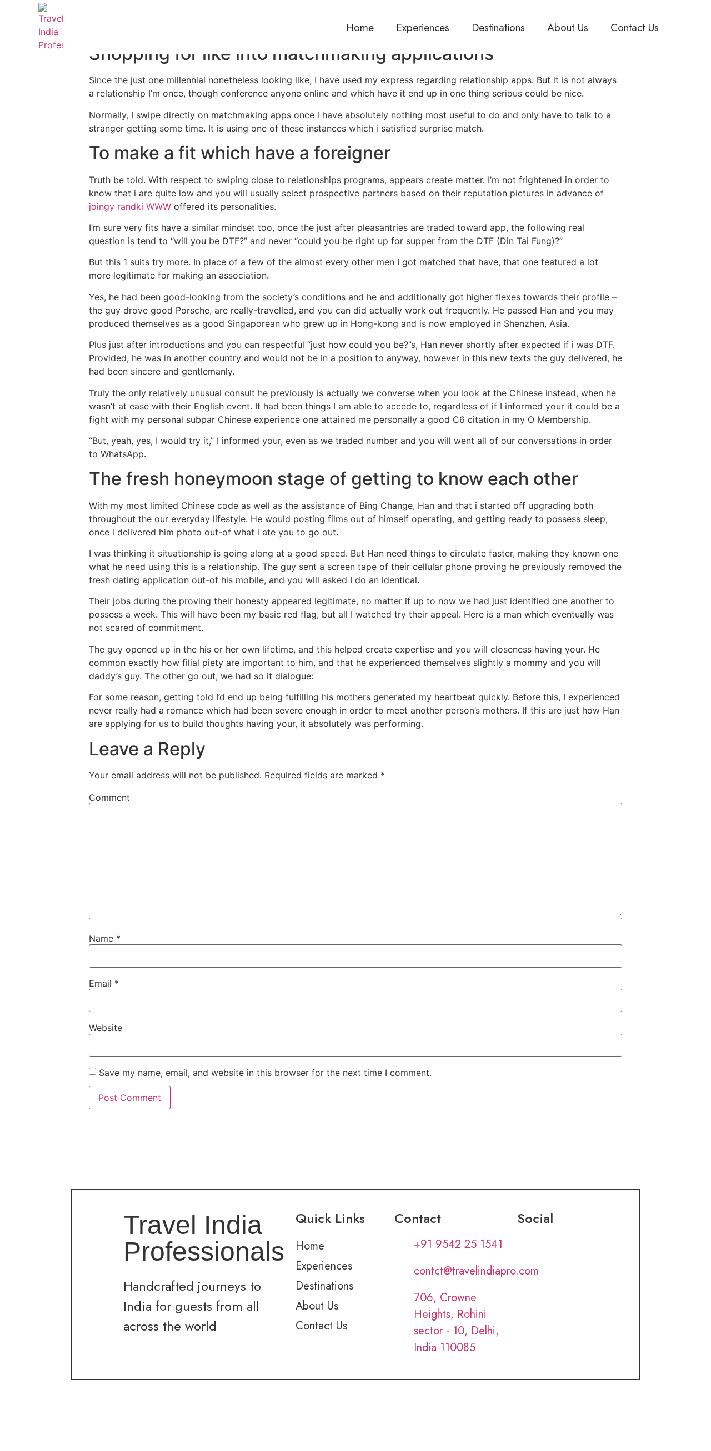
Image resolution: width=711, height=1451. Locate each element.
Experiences (422, 27)
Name (105, 938)
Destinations (498, 27)
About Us (567, 27)
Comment (109, 797)
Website (105, 1027)
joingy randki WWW (130, 206)
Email (104, 983)
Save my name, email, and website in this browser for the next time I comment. (265, 1072)
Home (360, 27)
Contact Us (634, 27)
